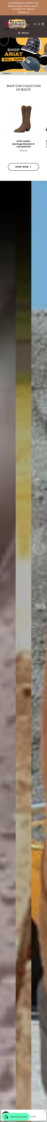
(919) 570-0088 (24, 9)
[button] (22, 72)
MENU (25, 33)
